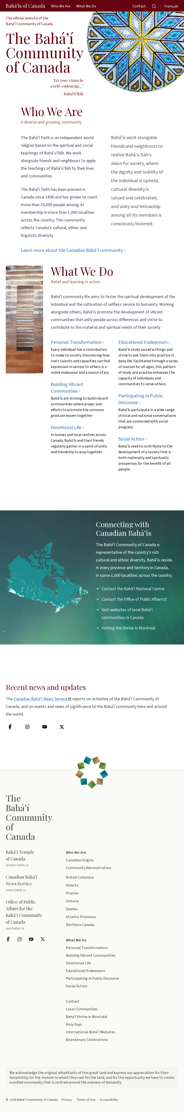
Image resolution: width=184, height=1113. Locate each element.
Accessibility (109, 1099)
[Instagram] (28, 727)
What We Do (82, 271)
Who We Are (52, 111)
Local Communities (82, 1009)
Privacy (67, 1099)
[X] (62, 727)
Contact (72, 1001)
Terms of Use (86, 1099)
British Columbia (80, 877)
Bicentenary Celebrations (87, 1039)
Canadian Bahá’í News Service (40, 699)
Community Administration (88, 867)
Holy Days (74, 1024)
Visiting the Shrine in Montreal (128, 628)
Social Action (76, 986)
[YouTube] (45, 727)
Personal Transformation (87, 947)
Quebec (72, 909)
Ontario (72, 901)
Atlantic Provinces (81, 917)
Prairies (72, 893)
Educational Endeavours (85, 970)
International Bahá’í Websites (90, 1032)
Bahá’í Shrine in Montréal (86, 1016)
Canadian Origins (80, 860)
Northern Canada (80, 924)
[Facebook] (10, 727)
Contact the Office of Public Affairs (132, 599)
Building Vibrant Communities (90, 955)
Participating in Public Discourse (92, 978)
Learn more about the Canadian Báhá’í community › (73, 250)
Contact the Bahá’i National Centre (133, 589)
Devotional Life (78, 963)
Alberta (72, 885)
